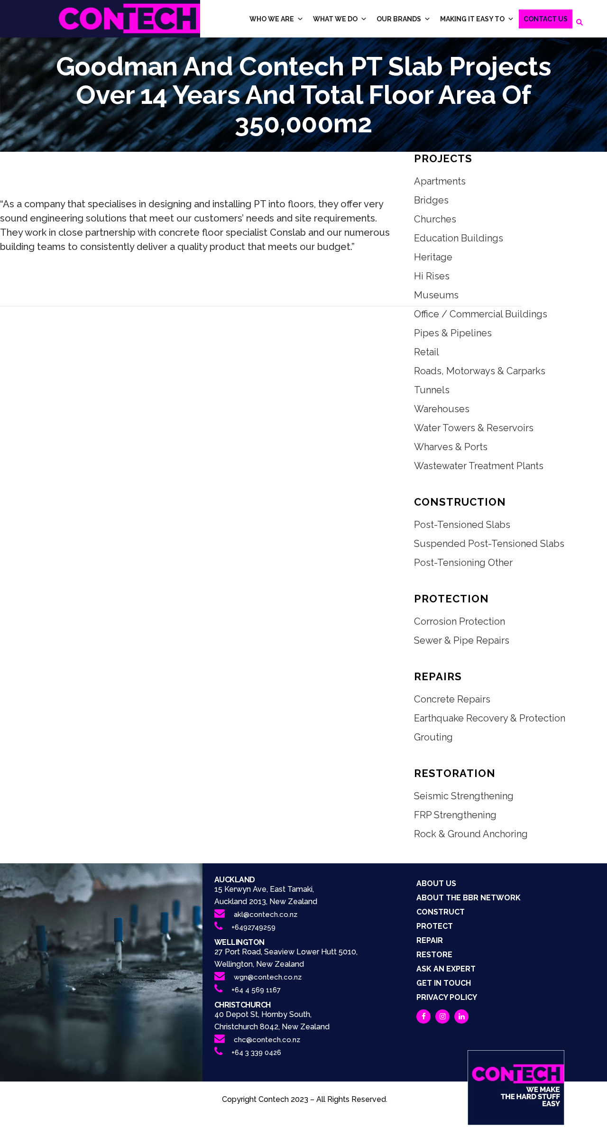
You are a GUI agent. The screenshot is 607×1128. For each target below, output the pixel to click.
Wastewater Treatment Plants (478, 466)
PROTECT (434, 926)
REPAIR (429, 940)
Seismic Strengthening (464, 796)
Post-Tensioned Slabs (462, 524)
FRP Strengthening (455, 815)
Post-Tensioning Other (463, 562)
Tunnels (432, 390)
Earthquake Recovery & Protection (489, 718)
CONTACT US (546, 19)
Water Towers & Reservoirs (473, 428)
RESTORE (434, 954)
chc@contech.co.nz (267, 1040)
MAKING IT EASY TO (472, 19)
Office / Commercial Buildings (480, 314)
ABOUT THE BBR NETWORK (468, 897)
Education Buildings (458, 238)
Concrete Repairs (452, 699)
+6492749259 (253, 927)
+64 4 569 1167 (256, 990)
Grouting (433, 737)
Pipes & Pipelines (453, 333)
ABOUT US (436, 883)
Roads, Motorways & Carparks (479, 371)
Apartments (440, 181)
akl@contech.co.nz (265, 914)
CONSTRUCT (440, 911)
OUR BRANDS (399, 19)
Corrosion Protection (459, 621)
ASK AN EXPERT (446, 968)
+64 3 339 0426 (256, 1052)
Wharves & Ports (450, 447)
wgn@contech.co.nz (268, 977)
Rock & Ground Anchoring (471, 834)
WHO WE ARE (271, 19)
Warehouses (441, 409)
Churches (435, 219)
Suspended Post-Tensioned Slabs (489, 543)
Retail (426, 352)
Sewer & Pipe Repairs (461, 640)
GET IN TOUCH (443, 983)
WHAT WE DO (335, 19)
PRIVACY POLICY (446, 997)
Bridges (431, 200)
